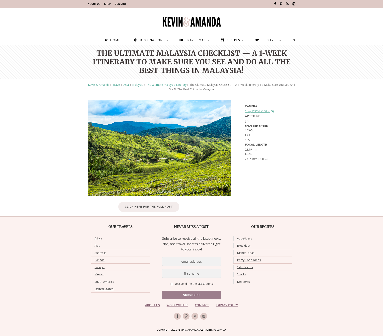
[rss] (287, 4)
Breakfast (243, 245)
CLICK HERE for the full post (149, 206)
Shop (107, 4)
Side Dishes (245, 267)
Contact (120, 4)
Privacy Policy (227, 305)
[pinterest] (281, 4)
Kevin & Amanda (99, 85)
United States (104, 289)
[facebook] (275, 4)
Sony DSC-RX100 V (257, 111)
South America (104, 282)
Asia (126, 85)
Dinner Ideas (246, 253)
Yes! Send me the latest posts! (193, 284)
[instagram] (293, 4)
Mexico (99, 274)
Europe (100, 267)
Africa (98, 238)
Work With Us (177, 305)
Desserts (243, 282)
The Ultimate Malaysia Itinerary (166, 85)
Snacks (241, 274)
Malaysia (137, 85)
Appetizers (244, 238)
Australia (100, 253)
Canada (100, 260)
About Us (94, 4)
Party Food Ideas (249, 260)
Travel (116, 85)
